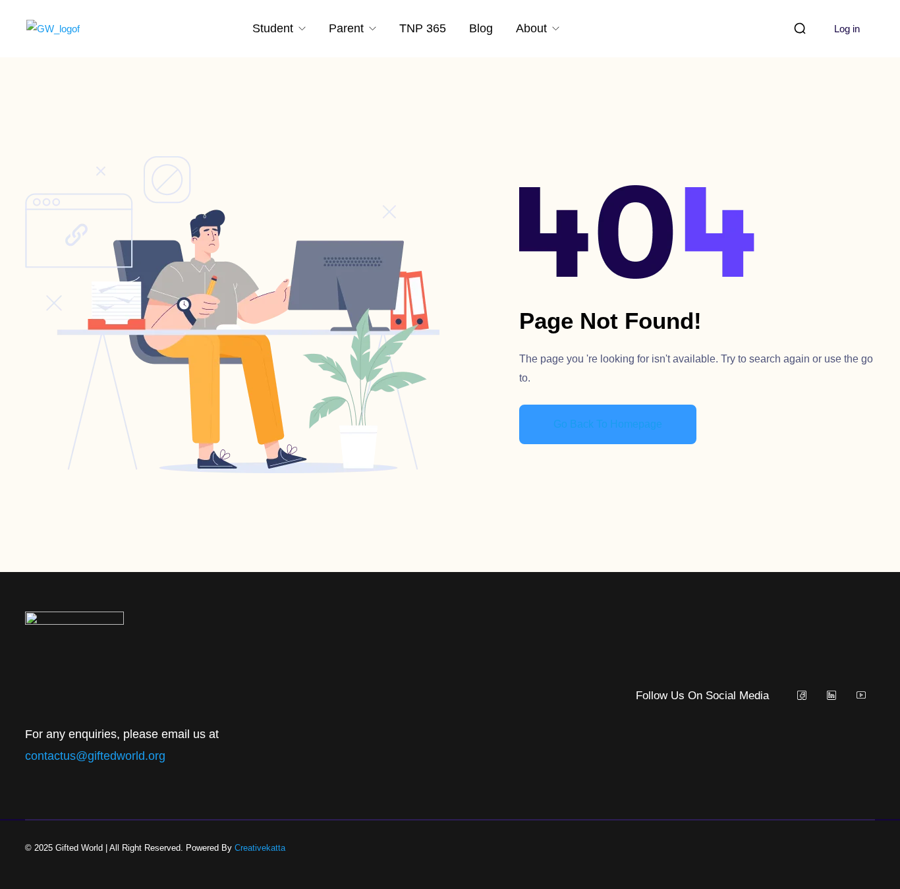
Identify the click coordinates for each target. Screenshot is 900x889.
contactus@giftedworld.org (95, 755)
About (533, 28)
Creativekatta (260, 848)
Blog (481, 28)
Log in (847, 28)
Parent (348, 28)
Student (274, 28)
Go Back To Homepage (607, 424)
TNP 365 (422, 28)
